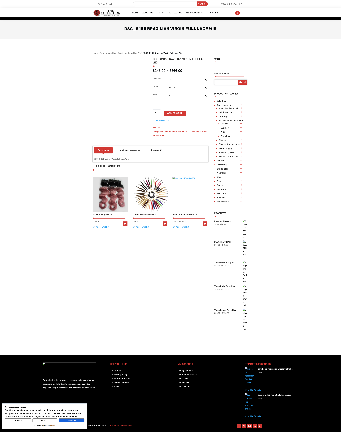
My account (193, 13)
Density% (157, 79)
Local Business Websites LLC (122, 425)
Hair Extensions (226, 112)
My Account (187, 370)
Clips (219, 177)
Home (135, 13)
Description (103, 150)
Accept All (72, 420)
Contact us (175, 13)
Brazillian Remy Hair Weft (130, 53)
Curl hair (225, 128)
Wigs (223, 132)
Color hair (221, 101)
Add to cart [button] (165, 223)
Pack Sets (221, 193)
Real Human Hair (108, 53)
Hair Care (221, 189)
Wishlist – (215, 13)
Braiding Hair (223, 169)
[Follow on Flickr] (255, 426)
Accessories (223, 201)
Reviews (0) (156, 150)
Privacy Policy (120, 374)
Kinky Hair (221, 173)
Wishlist (185, 382)
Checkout (186, 386)
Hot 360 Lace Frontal (229, 156)
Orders (185, 378)
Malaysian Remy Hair (229, 108)
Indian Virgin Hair (227, 152)
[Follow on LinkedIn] (260, 426)
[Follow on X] (244, 426)
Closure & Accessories (229, 144)
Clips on (222, 140)
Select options (205, 223)
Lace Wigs (196, 131)
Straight (224, 124)
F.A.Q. (116, 386)
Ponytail (220, 160)
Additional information (130, 150)
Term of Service (121, 382)
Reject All (44, 420)
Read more (125, 223)
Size (155, 95)
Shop (162, 13)
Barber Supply (225, 148)
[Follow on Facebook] (239, 426)
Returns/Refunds (122, 378)
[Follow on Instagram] (249, 426)
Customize (18, 420)
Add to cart (174, 113)
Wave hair (225, 136)
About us (147, 13)
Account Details (189, 374)
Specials (221, 197)
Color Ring (222, 165)
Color (155, 87)
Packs (220, 185)
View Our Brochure (231, 4)
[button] (161, 120)
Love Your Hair (105, 4)
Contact (117, 370)
